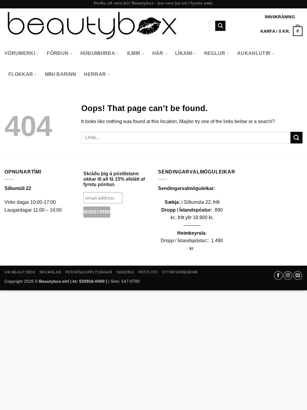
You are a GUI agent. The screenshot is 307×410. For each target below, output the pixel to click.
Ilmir (134, 53)
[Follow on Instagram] (287, 275)
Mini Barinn (60, 74)
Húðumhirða (97, 53)
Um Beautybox (19, 272)
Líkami (183, 53)
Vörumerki (19, 53)
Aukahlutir (253, 53)
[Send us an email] (297, 275)
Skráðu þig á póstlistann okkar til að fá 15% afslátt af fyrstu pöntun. (114, 179)
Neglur (214, 53)
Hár (157, 53)
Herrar (95, 74)
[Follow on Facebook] (278, 275)
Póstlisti (148, 272)
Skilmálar (50, 272)
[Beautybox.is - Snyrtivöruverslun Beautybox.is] (102, 25)
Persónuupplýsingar (88, 272)
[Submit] (220, 26)
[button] (282, 31)
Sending (125, 272)
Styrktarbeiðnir (180, 272)
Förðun (57, 53)
